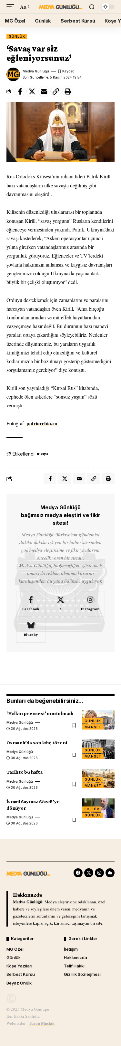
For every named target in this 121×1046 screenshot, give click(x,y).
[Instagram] (90, 604)
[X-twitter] (88, 872)
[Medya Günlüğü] (60, 7)
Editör (92, 809)
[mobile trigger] (11, 6)
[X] (60, 604)
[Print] (67, 91)
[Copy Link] (55, 91)
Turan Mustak (42, 1023)
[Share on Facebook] (20, 91)
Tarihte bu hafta (24, 772)
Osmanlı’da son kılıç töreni (36, 742)
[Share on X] (31, 91)
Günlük (17, 36)
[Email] (43, 91)
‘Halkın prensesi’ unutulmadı (39, 713)
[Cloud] (110, 872)
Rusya (42, 453)
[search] (91, 7)
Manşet (93, 727)
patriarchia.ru (41, 423)
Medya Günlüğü (36, 71)
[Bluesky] (30, 630)
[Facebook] (30, 604)
